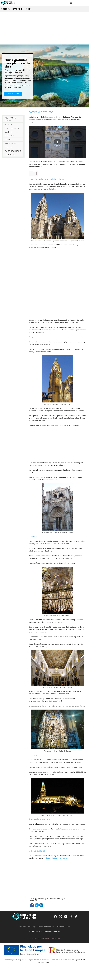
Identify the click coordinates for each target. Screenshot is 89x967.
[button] (71, 3)
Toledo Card (50, 843)
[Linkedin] (41, 905)
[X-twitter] (60, 916)
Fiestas (8, 140)
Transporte (10, 155)
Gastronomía (10, 143)
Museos (8, 132)
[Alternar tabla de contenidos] (33, 173)
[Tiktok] (76, 916)
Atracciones (10, 136)
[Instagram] (71, 916)
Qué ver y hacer (12, 128)
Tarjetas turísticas (13, 151)
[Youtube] (65, 916)
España (32, 119)
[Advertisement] (44, 28)
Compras (8, 147)
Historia (8, 124)
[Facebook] (32, 905)
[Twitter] (37, 905)
